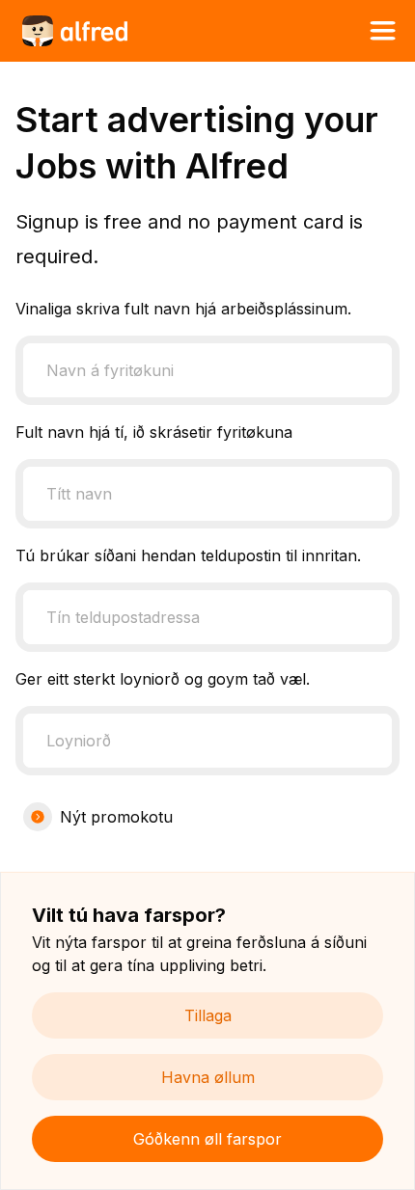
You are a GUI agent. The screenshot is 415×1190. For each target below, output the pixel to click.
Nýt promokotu (116, 816)
